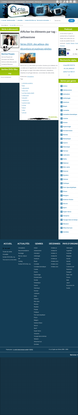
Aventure (36, 258)
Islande (68, 261)
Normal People (8, 54)
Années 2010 (54, 264)
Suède (68, 288)
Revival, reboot (22, 256)
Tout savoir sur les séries (10, 259)
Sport (35, 328)
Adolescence (37, 250)
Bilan (23, 85)
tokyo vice (25, 90)
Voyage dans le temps (40, 336)
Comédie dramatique (40, 266)
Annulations (30, 76)
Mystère (36, 307)
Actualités (5, 254)
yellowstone (25, 88)
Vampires (36, 333)
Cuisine (36, 269)
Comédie (36, 264)
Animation (37, 253)
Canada (68, 264)
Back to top (73, 354)
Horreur (36, 290)
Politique (36, 312)
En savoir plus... (53, 117)
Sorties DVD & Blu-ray (9, 257)
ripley (23, 110)
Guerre (36, 285)
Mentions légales (20, 1)
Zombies (36, 344)
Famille (36, 280)
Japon (68, 282)
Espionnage (37, 274)
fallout (24, 107)
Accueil (7, 248)
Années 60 (54, 250)
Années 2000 (54, 261)
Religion (36, 320)
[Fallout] (27, 58)
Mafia (35, 296)
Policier (36, 309)
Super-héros (37, 331)
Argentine (69, 250)
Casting (20, 261)
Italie (67, 280)
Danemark (69, 269)
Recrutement (29, 1)
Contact (4, 1)
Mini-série (36, 301)
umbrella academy (27, 83)
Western (36, 339)
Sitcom (36, 325)
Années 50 (54, 248)
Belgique (68, 256)
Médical (36, 299)
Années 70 (54, 253)
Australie (68, 253)
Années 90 (54, 258)
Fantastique (37, 282)
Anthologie (37, 256)
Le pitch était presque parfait (20, 349)
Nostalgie (21, 253)
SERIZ (31, 349)
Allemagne (69, 248)
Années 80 (54, 256)
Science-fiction (38, 323)
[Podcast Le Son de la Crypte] (67, 2)
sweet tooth (25, 95)
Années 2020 (54, 266)
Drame (36, 272)
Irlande (68, 258)
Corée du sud (70, 266)
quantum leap (26, 103)
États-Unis (69, 274)
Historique (37, 288)
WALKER (24, 98)
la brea (24, 105)
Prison (35, 317)
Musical (36, 304)
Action (35, 248)
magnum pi (25, 100)
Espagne (68, 272)
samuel (24, 112)
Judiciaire (36, 293)
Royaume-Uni (70, 285)
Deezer (72, 43)
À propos (11, 1)
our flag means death (28, 93)
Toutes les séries (7, 251)
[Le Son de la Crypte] (71, 2)
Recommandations (23, 250)
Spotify (68, 43)
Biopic (35, 261)
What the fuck (38, 341)
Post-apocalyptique (39, 315)
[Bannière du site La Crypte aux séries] (39, 10)
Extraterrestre (38, 277)
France (68, 277)
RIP (19, 258)
